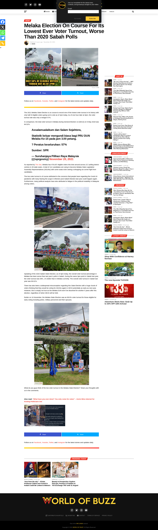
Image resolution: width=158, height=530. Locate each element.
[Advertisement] (119, 60)
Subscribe (92, 18)
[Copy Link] (2, 43)
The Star (38, 165)
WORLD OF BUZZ (78, 527)
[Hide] (0, 47)
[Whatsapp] (2, 32)
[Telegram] (2, 37)
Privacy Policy (107, 515)
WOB (40, 226)
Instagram (61, 101)
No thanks (77, 18)
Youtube (45, 101)
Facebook (37, 101)
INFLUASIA (79, 523)
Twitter (51, 101)
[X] (2, 27)
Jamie (33, 43)
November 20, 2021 (61, 159)
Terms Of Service (93, 515)
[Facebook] (2, 21)
